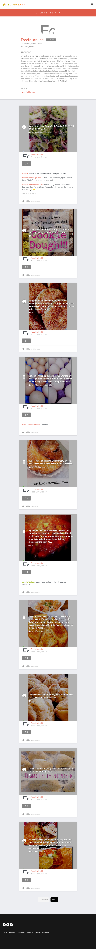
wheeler (25, 173)
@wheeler (39, 177)
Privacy (30, 932)
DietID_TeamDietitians (31, 424)
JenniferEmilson (28, 582)
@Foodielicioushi (36, 184)
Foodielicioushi (28, 177)
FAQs (4, 932)
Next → (54, 899)
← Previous (43, 899)
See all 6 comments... (30, 193)
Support (12, 932)
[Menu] (91, 4)
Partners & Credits (42, 932)
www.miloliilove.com (28, 92)
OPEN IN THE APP (48, 12)
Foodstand (14, 4)
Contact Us (21, 932)
